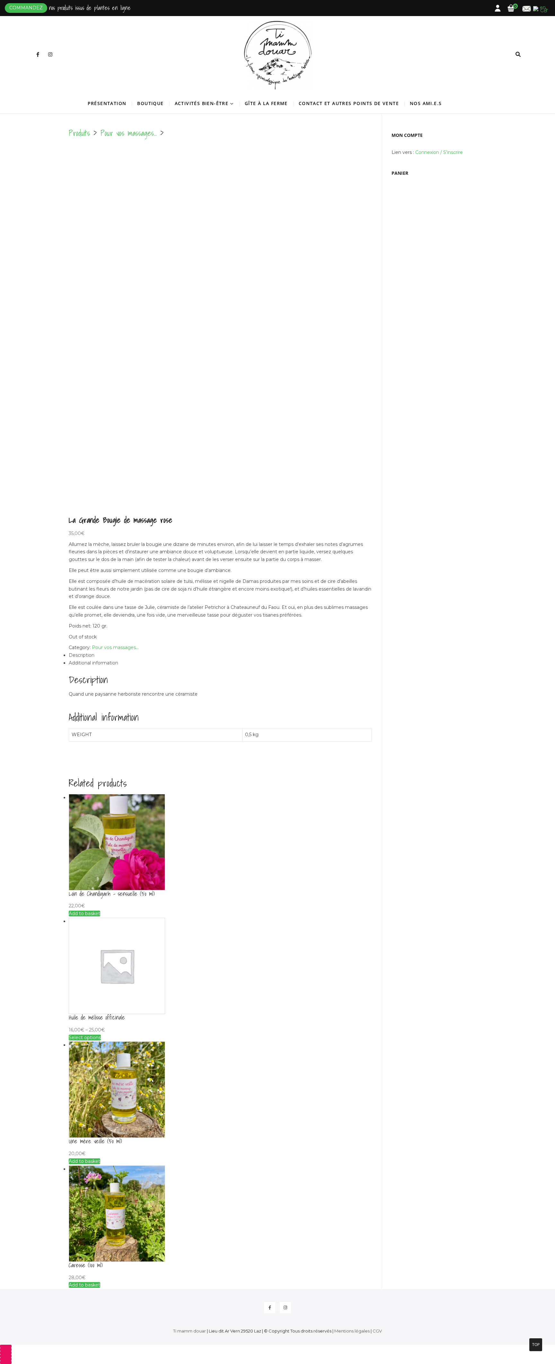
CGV (377, 1330)
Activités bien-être (202, 103)
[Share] (6, 1352)
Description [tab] (81, 655)
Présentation (107, 103)
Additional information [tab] (93, 663)
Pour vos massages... (129, 133)
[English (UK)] (541, 7)
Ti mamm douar (189, 1330)
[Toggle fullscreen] (6, 1349)
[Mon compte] (500, 9)
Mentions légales (352, 1330)
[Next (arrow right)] (6, 1362)
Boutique (150, 103)
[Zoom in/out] (6, 1346)
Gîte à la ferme (266, 103)
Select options (85, 1037)
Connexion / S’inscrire (439, 152)
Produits (79, 133)
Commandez (26, 8)
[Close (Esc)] (6, 1356)
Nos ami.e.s (426, 103)
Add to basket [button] (84, 913)
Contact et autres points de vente (349, 103)
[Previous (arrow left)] (6, 1359)
